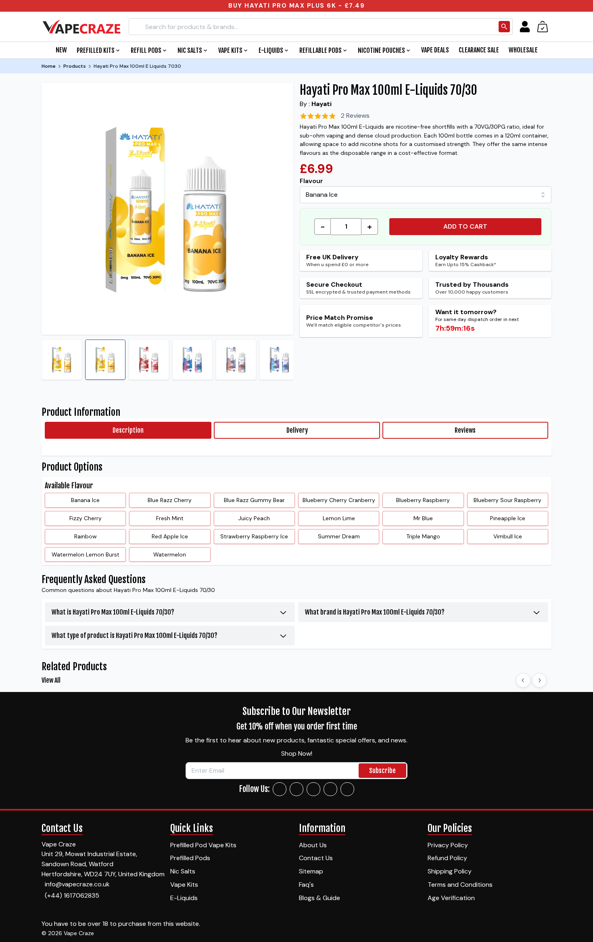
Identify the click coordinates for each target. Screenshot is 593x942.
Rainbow (85, 536)
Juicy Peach (254, 518)
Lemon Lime (339, 518)
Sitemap (311, 871)
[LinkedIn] (330, 789)
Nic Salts (182, 871)
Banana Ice (85, 500)
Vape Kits (184, 884)
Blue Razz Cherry (170, 500)
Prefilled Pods (190, 858)
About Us (313, 845)
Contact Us (316, 858)
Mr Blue (423, 518)
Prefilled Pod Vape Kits (203, 845)
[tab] (128, 430)
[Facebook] (279, 789)
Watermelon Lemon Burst (85, 554)
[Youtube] (347, 789)
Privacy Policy (448, 845)
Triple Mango (423, 536)
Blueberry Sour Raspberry (507, 500)
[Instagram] (296, 789)
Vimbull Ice (507, 536)
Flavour (311, 181)
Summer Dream (339, 536)
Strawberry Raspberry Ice (254, 536)
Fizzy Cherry (85, 518)
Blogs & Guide (319, 898)
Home (49, 66)
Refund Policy (447, 858)
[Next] (539, 680)
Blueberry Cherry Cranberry (339, 500)
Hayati (321, 104)
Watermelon (169, 554)
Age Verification (451, 898)
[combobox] (425, 194)
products (74, 66)
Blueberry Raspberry (423, 500)
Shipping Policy (450, 871)
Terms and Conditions (460, 884)
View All (51, 680)
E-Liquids (184, 898)
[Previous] (523, 680)
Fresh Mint (170, 518)
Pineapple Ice (507, 518)
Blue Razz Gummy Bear (254, 500)
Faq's (306, 884)
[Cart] (542, 26)
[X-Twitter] (313, 789)
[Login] (524, 26)
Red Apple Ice (170, 536)
